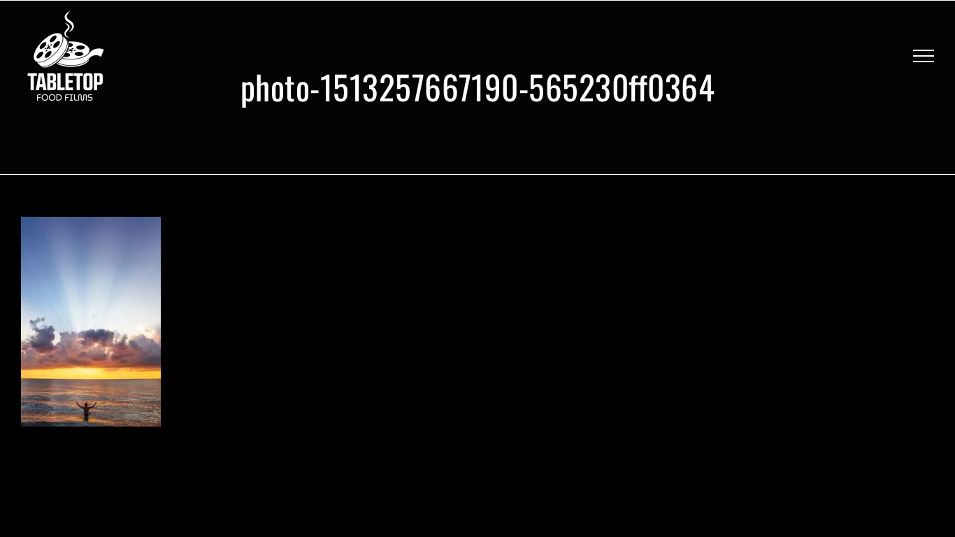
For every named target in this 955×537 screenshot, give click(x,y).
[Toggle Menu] (923, 56)
